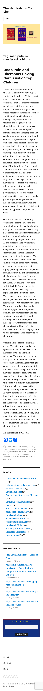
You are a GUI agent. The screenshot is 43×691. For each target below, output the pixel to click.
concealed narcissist (15, 488)
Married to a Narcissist (16, 508)
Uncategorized (13, 535)
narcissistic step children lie (21, 457)
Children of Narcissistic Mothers (21, 478)
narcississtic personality (18, 449)
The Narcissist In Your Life (13, 684)
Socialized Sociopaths (16, 532)
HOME (6, 657)
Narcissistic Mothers (15, 518)
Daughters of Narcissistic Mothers (22, 495)
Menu (7, 19)
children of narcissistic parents (20, 485)
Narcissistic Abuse (14, 515)
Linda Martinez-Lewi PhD (17, 447)
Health (9, 505)
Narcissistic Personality (18, 452)
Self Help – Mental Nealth (18, 528)
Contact (7, 663)
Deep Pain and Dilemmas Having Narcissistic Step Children (18, 76)
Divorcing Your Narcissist (18, 502)
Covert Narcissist (14, 492)
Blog (5, 669)
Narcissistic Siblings (15, 525)
